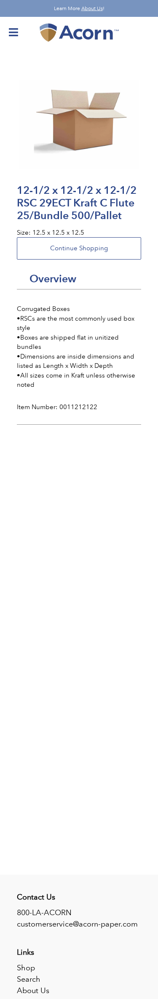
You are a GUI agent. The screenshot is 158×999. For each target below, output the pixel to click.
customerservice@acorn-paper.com (77, 924)
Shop (26, 967)
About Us (92, 8)
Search (28, 979)
